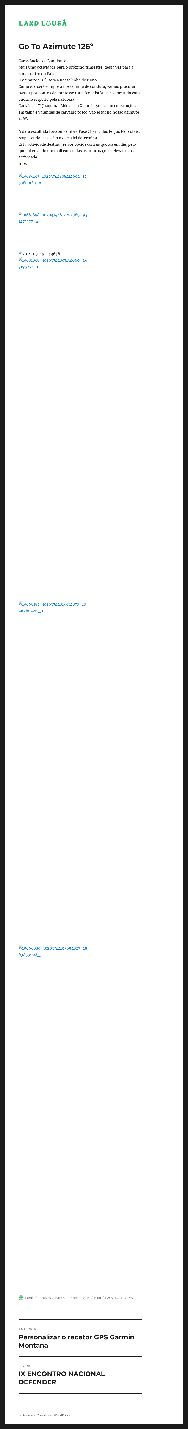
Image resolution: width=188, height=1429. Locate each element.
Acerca (28, 1415)
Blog (97, 1297)
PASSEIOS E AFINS (119, 1297)
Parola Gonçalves (38, 1297)
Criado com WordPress (53, 1415)
